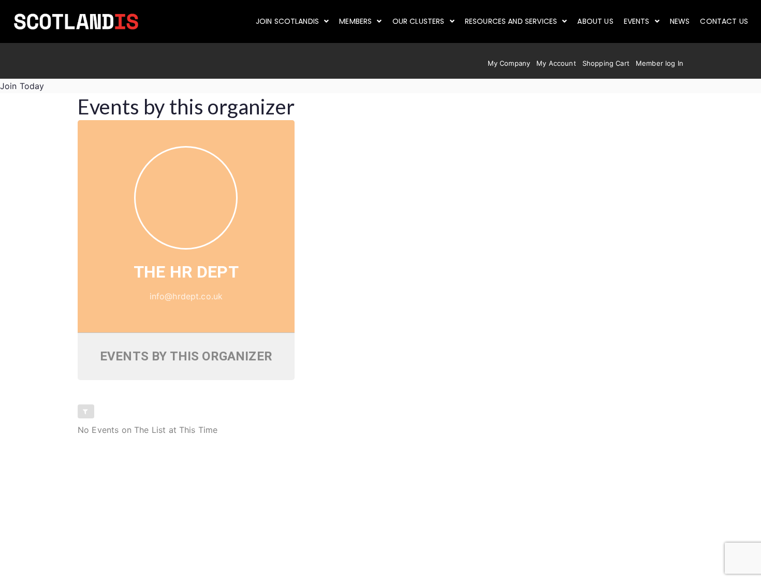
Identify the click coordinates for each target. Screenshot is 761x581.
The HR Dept (186, 272)
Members (355, 21)
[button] (292, 21)
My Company (509, 63)
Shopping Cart (606, 63)
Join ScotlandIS (287, 21)
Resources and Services (511, 21)
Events (637, 21)
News (680, 21)
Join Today (22, 86)
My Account (556, 63)
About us (595, 21)
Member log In (659, 63)
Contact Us (724, 21)
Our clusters (418, 21)
